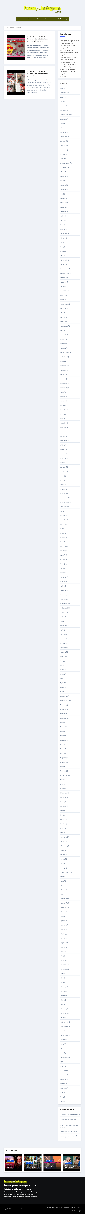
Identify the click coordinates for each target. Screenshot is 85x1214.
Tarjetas (62, 1070)
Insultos (62, 621)
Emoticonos (63, 432)
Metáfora (63, 744)
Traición (62, 1084)
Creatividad (63, 291)
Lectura (62, 643)
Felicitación (63, 498)
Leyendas (63, 652)
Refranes (63, 912)
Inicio (19, 19)
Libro (61, 661)
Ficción (62, 529)
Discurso (62, 401)
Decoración (63, 308)
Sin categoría (64, 1035)
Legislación (63, 647)
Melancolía (63, 718)
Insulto (62, 617)
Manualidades (64, 700)
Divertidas (63, 410)
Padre (61, 832)
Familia (62, 485)
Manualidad (63, 696)
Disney (62, 405)
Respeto (62, 951)
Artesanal (63, 141)
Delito (61, 313)
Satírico (62, 1004)
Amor (33, 19)
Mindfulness (64, 762)
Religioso (62, 943)
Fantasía (62, 489)
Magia (61, 683)
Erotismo (62, 449)
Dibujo (62, 392)
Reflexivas (63, 907)
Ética (61, 462)
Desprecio (63, 379)
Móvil (61, 780)
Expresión (63, 467)
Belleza (62, 172)
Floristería (63, 546)
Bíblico (62, 181)
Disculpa (62, 396)
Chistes (62, 242)
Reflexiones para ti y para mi (69, 1131)
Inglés (60, 19)
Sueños (62, 1048)
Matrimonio (63, 714)
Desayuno (63, 344)
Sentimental (64, 1022)
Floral (61, 542)
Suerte (62, 1053)
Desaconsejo (64, 326)
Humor (53, 19)
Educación (63, 423)
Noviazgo (63, 815)
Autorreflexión (64, 167)
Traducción (63, 1079)
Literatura (63, 669)
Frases (62, 555)
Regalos (62, 921)
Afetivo (62, 101)
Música (62, 788)
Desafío (62, 330)
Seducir (62, 1017)
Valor (61, 1092)
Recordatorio (64, 899)
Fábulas (62, 480)
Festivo (62, 524)
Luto (61, 678)
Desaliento (63, 335)
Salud (61, 978)
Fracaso (62, 551)
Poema (62, 863)
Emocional (63, 427)
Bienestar (63, 185)
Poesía (62, 868)
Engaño (62, 436)
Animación (63, 128)
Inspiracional (64, 608)
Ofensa (62, 819)
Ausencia (63, 150)
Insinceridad (64, 599)
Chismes (62, 238)
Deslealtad (63, 361)
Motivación (63, 775)
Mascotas (63, 705)
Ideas (61, 568)
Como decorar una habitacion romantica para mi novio (37, 74)
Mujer (61, 784)
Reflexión (63, 903)
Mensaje (62, 736)
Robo (61, 956)
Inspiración (63, 603)
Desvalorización (65, 383)
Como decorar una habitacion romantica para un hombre (37, 39)
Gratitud (62, 559)
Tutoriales (63, 1088)
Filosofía (62, 537)
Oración (62, 824)
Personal (62, 854)
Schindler (63, 1009)
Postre (62, 881)
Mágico (62, 687)
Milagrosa (63, 753)
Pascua (62, 841)
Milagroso (63, 758)
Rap (61, 894)
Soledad (62, 1039)
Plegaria (62, 859)
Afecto (62, 97)
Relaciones (63, 929)
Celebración (63, 233)
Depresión (63, 322)
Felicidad (62, 493)
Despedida (63, 370)
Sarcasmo (63, 995)
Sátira (62, 1000)
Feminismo (63, 507)
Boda (61, 194)
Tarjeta (62, 1066)
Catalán (62, 229)
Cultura (62, 300)
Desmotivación (64, 366)
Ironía (61, 630)
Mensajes (63, 740)
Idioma (62, 573)
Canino (62, 216)
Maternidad (63, 709)
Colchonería (63, 260)
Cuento (62, 295)
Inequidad (63, 577)
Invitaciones (63, 625)
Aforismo (63, 106)
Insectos (62, 595)
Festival (62, 515)
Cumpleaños (64, 304)
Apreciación (63, 137)
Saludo (62, 982)
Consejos (63, 277)
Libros (62, 665)
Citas (61, 251)
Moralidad (63, 771)
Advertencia (64, 92)
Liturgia (62, 674)
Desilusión (63, 357)
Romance (63, 960)
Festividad (63, 520)
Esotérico (63, 454)
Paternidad (63, 846)
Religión (62, 934)
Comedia (62, 264)
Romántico (63, 969)
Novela (62, 810)
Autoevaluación (65, 163)
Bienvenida (63, 189)
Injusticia (63, 590)
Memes (62, 722)
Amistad (26, 19)
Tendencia (63, 1075)
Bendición (63, 176)
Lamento (62, 639)
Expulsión (63, 471)
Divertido (63, 414)
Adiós (61, 88)
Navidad (62, 797)
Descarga (63, 348)
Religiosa (62, 938)
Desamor (62, 339)
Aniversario (63, 132)
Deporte (62, 317)
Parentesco (63, 837)
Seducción (63, 1013)
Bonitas (39, 19)
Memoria (62, 727)
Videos (62, 1101)
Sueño (62, 1044)
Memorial (62, 731)
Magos (62, 692)
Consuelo (63, 282)
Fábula (62, 476)
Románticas (63, 965)
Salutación (63, 991)
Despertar (63, 374)
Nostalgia (63, 806)
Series (62, 1031)
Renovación (63, 947)
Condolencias (64, 269)
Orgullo (62, 828)
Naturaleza (63, 793)
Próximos (63, 890)
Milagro (62, 749)
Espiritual (63, 458)
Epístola (62, 445)
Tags (65, 19)
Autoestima (63, 159)
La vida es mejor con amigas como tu (52, 1165)
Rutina (62, 973)
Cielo (61, 247)
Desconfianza (64, 352)
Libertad (62, 656)
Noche (62, 802)
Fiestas (62, 533)
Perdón (62, 850)
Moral (61, 766)
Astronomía (63, 145)
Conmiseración (64, 273)
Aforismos (63, 110)
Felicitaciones (64, 502)
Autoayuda (63, 154)
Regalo (62, 916)
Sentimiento (64, 1026)
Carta (61, 220)
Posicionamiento (65, 872)
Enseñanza (63, 440)
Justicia (62, 634)
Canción (62, 207)
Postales (62, 877)
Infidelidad (63, 581)
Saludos (62, 987)
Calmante (63, 203)
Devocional (63, 388)
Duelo (61, 418)
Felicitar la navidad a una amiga (70, 1115)
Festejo (62, 511)
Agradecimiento (65, 115)
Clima (61, 255)
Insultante (63, 612)
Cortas (47, 19)
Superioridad (64, 1057)
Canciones (63, 211)
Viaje (61, 1097)
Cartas (62, 225)
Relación (62, 925)
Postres (62, 885)
